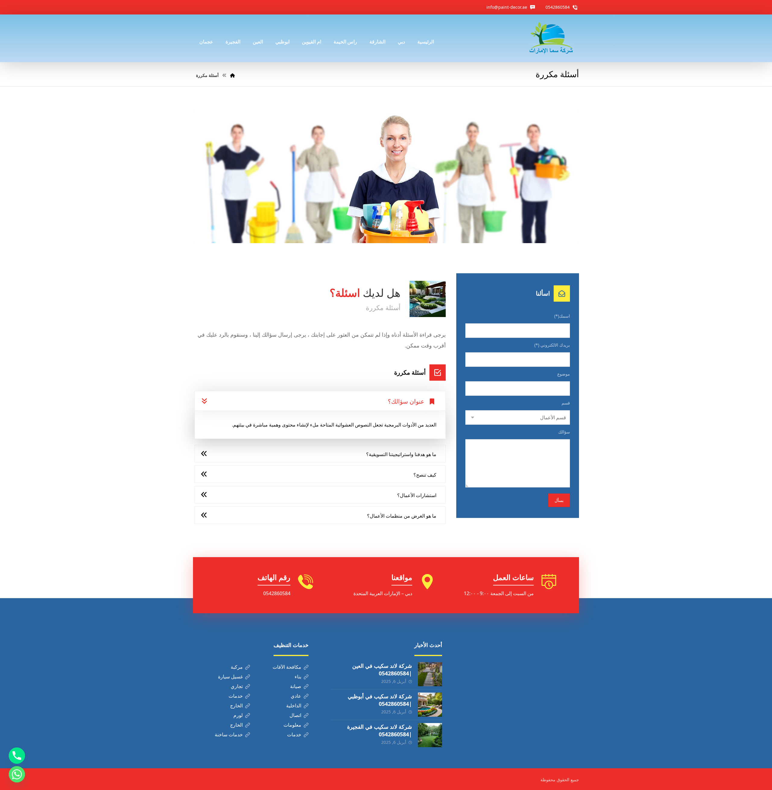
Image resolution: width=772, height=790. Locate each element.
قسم (566, 403)
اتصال (295, 715)
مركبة (237, 667)
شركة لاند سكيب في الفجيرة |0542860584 (379, 730)
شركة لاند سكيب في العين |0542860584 (382, 669)
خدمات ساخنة (229, 734)
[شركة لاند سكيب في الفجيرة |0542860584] (430, 735)
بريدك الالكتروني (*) (552, 345)
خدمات (236, 696)
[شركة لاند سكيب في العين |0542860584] (430, 674)
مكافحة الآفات (287, 667)
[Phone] (17, 755)
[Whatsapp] (17, 774)
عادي (296, 696)
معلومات (292, 725)
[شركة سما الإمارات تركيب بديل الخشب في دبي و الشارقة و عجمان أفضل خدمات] (551, 38)
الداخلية (293, 705)
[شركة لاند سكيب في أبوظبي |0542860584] (430, 705)
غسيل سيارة (230, 676)
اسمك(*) (562, 316)
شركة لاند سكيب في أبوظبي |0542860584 (380, 700)
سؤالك (564, 432)
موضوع (563, 374)
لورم (238, 715)
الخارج (236, 705)
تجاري (237, 686)
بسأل (559, 500)
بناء (298, 676)
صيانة (295, 686)
